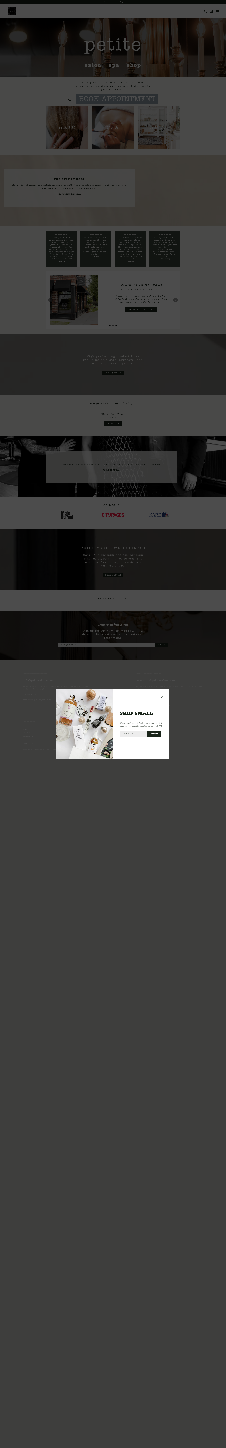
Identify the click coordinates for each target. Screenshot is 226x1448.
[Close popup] (161, 697)
